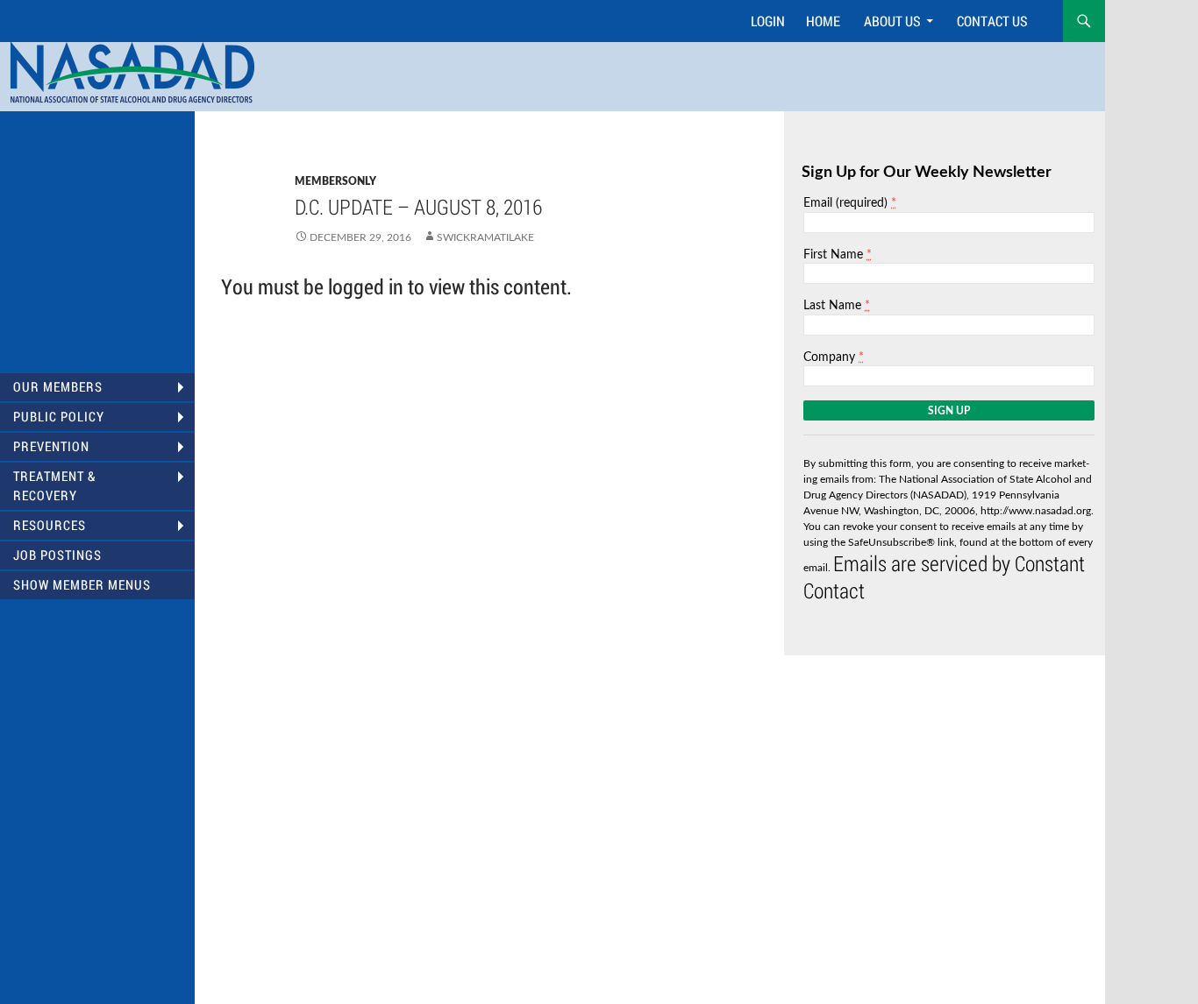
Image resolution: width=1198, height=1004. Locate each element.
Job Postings (57, 555)
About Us (892, 20)
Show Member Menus (82, 584)
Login (768, 20)
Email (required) (849, 202)
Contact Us (992, 20)
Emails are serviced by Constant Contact (944, 577)
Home (823, 20)
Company (833, 357)
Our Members (58, 386)
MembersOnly (335, 181)
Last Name (836, 305)
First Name (837, 254)
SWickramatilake (485, 237)
